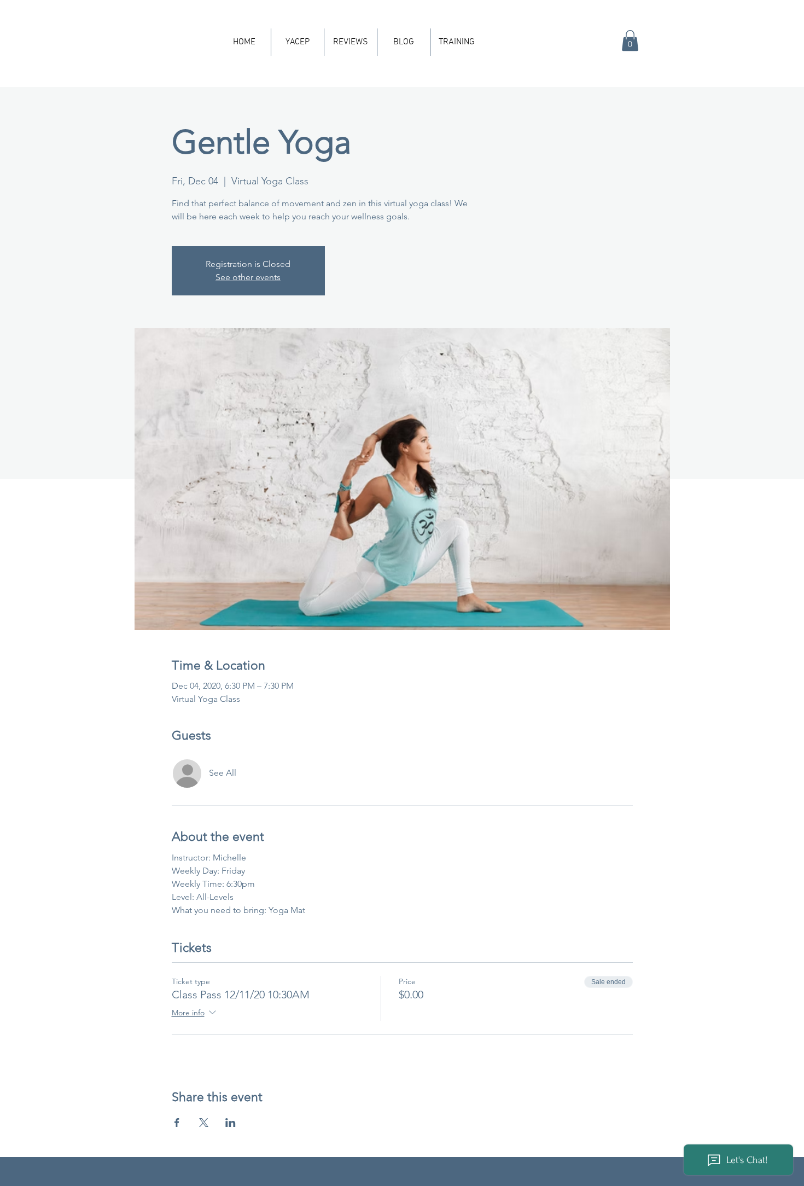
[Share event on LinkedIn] (230, 1122)
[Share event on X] (204, 1122)
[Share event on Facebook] (177, 1122)
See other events (248, 277)
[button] (630, 40)
